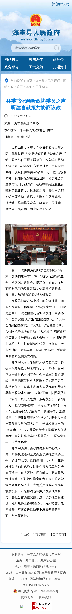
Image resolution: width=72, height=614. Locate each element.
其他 (29, 86)
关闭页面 (58, 534)
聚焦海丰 (36, 59)
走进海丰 (60, 67)
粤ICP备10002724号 (36, 585)
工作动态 (42, 86)
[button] (57, 48)
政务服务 (11, 67)
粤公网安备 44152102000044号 (38, 591)
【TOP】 (25, 534)
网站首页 (11, 59)
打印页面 (40, 534)
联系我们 (45, 597)
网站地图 (27, 597)
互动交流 (36, 67)
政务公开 (60, 59)
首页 (29, 80)
